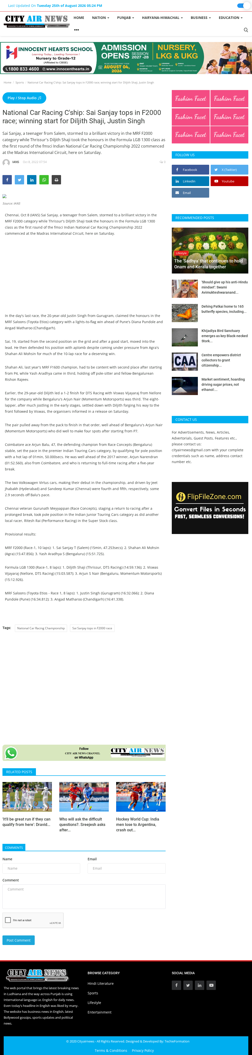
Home (79, 17)
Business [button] (199, 17)
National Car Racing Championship (41, 628)
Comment (10, 880)
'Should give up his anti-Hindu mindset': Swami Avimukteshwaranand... (225, 287)
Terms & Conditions (111, 1050)
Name (7, 859)
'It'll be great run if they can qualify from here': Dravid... (26, 822)
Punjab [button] (124, 17)
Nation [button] (99, 17)
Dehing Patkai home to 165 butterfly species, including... (224, 309)
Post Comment (19, 940)
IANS (15, 162)
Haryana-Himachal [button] (161, 17)
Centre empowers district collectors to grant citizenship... (221, 360)
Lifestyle (94, 1002)
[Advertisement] (84, 278)
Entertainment (99, 1012)
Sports (20, 82)
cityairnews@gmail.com (191, 450)
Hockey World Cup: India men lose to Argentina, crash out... (137, 824)
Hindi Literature (101, 983)
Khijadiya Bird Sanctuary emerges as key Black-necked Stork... (225, 336)
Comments (14, 847)
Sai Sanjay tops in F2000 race (92, 628)
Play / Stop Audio (23, 98)
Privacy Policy (143, 1050)
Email (92, 859)
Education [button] (229, 17)
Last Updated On (55, 5)
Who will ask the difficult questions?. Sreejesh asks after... (82, 824)
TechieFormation (177, 1041)
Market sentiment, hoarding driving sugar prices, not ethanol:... (223, 384)
